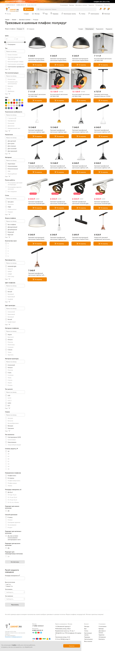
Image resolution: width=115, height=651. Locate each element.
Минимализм (12, 209)
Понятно (71, 646)
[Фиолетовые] (11, 108)
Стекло (10, 349)
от (6, 38)
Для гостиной (12, 148)
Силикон (10, 347)
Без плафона (12, 224)
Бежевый (11, 294)
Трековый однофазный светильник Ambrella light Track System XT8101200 (36, 202)
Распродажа (11, 44)
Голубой (10, 299)
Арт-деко (11, 201)
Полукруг (19, 29)
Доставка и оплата (81, 5)
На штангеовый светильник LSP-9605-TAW (37, 95)
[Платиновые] (9, 105)
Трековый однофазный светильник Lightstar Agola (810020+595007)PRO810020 (37, 131)
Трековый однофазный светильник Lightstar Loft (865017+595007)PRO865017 (59, 238)
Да (8, 510)
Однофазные (12, 120)
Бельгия (10, 420)
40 (8, 454)
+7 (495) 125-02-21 (10, 5)
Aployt (10, 271)
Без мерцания (12, 191)
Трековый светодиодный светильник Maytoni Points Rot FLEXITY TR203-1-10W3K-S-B (81, 238)
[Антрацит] (6, 100)
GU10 (9, 398)
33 (8, 464)
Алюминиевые (12, 166)
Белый (10, 291)
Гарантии (91, 5)
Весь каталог (88, 641)
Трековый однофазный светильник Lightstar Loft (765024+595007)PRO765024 (59, 167)
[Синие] (22, 105)
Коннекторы (11, 79)
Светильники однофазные (16, 66)
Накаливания (12, 442)
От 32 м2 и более (13, 502)
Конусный (11, 232)
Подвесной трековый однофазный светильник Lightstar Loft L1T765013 (102, 238)
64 (8, 459)
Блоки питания (12, 54)
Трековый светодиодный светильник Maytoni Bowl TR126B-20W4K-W (36, 238)
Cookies (14, 645)
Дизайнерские (12, 229)
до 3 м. (8, 584)
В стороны (11, 478)
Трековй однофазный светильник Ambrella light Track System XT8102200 (80, 202)
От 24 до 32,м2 (12, 500)
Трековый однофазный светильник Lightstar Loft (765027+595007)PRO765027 (103, 167)
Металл (10, 339)
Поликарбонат (12, 174)
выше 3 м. (9, 586)
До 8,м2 (10, 492)
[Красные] (14, 103)
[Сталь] (6, 108)
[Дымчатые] (20, 100)
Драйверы (11, 91)
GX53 (9, 403)
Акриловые (11, 163)
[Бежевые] (9, 100)
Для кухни (11, 143)
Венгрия (10, 426)
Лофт (9, 207)
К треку (10, 517)
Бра (85, 628)
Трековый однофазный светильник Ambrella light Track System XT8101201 (102, 202)
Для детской (12, 141)
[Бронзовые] (14, 100)
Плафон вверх (12, 483)
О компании (64, 5)
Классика (11, 204)
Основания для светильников (12, 82)
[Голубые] (17, 100)
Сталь (9, 372)
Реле (9, 88)
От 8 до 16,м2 (12, 494)
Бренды (71, 5)
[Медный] (22, 103)
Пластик (10, 342)
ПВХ (9, 171)
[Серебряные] (17, 105)
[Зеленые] (6, 103)
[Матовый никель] (20, 103)
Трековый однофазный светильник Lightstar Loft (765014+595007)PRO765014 (81, 131)
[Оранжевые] (6, 105)
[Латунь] (17, 103)
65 (8, 456)
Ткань (9, 352)
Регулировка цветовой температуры (15, 183)
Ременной (11, 123)
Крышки (10, 86)
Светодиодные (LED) (14, 437)
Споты (86, 631)
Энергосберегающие (14, 444)
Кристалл (11, 337)
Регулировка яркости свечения (14, 188)
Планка (10, 520)
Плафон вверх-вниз (14, 480)
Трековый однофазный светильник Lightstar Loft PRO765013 (36, 274)
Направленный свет (14, 128)
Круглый (10, 234)
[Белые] (11, 100)
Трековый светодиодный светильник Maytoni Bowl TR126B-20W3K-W (58, 59)
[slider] (5, 42)
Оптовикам (99, 5)
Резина (10, 385)
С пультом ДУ (12, 118)
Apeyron (10, 269)
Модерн (10, 212)
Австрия (10, 418)
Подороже (109, 29)
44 (8, 469)
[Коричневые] (11, 103)
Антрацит (11, 289)
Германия (11, 428)
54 (8, 466)
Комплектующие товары (15, 61)
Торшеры (87, 637)
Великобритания (13, 423)
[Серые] (20, 105)
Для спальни (12, 146)
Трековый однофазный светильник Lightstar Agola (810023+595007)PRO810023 (59, 131)
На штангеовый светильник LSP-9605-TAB (103, 59)
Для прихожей (12, 151)
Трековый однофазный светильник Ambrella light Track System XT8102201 (58, 202)
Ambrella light (12, 266)
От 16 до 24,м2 (12, 497)
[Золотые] (9, 103)
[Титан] (9, 108)
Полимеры (11, 344)
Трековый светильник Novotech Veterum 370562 (102, 95)
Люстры (86, 626)
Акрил (10, 334)
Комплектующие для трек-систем (14, 58)
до (17, 38)
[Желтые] (22, 100)
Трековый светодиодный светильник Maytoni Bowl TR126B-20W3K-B (80, 59)
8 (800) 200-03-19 (21, 5)
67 (8, 461)
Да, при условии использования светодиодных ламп (14, 537)
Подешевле (99, 29)
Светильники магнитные (16, 64)
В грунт (10, 527)
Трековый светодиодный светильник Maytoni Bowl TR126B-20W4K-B (36, 59)
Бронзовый (11, 296)
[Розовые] (14, 105)
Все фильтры (15, 562)
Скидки (80, 29)
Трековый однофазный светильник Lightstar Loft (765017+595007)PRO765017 (37, 167)
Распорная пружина (14, 522)
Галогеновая (12, 439)
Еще (6, 69)
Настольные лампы (88, 634)
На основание (12, 525)
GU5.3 (9, 400)
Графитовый (12, 322)
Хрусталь (10, 354)
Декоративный (12, 227)
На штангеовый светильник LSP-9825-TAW (81, 95)
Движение (11, 126)
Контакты (107, 5)
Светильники (88, 639)
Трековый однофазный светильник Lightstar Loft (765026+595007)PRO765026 (81, 167)
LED (9, 395)
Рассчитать (15, 605)
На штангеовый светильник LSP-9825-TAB (59, 95)
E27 (9, 405)
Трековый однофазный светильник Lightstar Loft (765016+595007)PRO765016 (103, 131)
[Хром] (14, 108)
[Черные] (17, 108)
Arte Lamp (11, 276)
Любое (10, 485)
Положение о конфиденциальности (13, 637)
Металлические (13, 168)
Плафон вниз (12, 475)
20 (8, 451)
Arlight (10, 274)
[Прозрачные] (11, 105)
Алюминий (11, 312)
